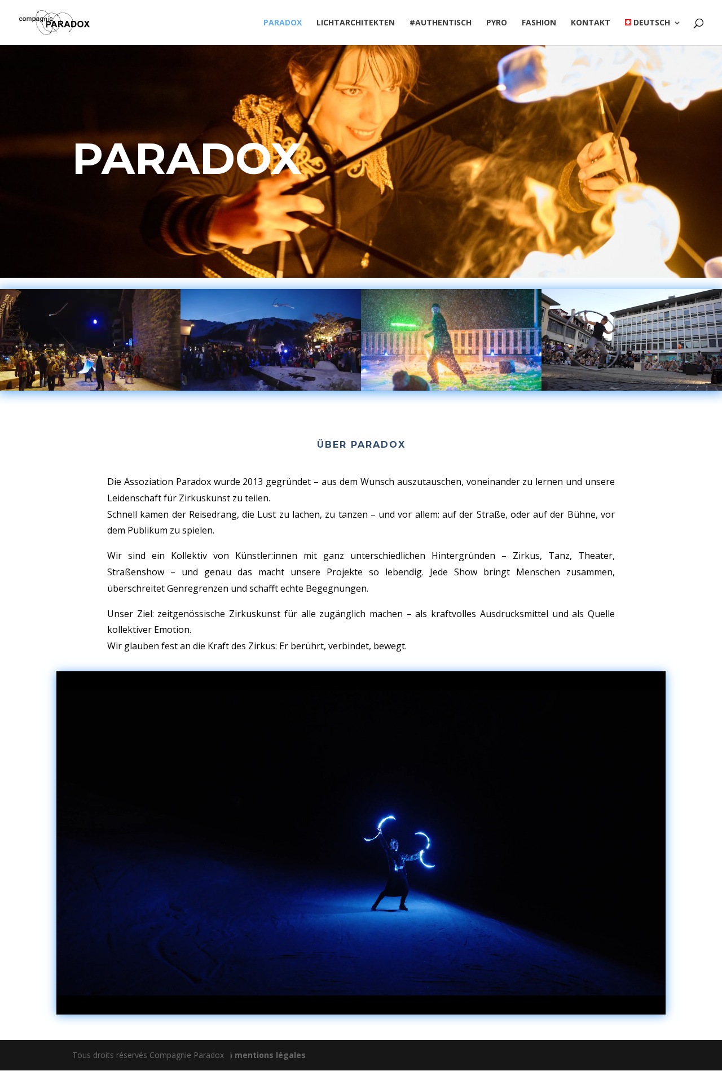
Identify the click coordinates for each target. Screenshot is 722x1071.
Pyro (496, 23)
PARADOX (282, 23)
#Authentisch (441, 23)
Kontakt (590, 23)
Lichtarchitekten (355, 23)
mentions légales (270, 1055)
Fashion (539, 23)
